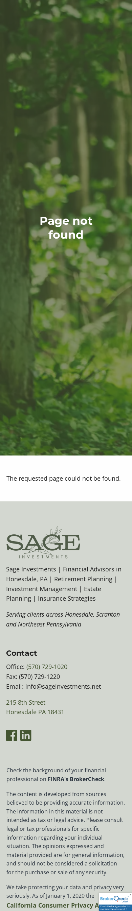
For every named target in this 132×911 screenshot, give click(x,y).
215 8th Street (25, 702)
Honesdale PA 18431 (35, 712)
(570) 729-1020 (46, 667)
